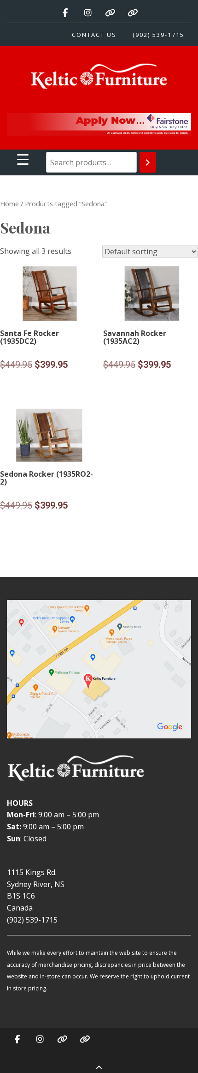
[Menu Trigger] (22, 159)
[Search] (148, 162)
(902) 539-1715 (158, 34)
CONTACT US (94, 34)
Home (9, 203)
